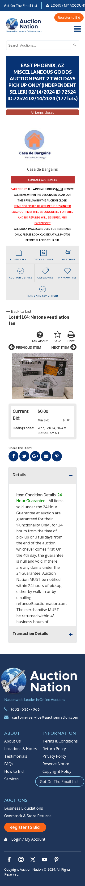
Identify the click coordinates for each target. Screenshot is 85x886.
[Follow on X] (32, 859)
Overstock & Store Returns (27, 815)
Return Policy (54, 748)
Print (71, 341)
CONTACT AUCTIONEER (42, 180)
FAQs (8, 763)
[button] (42, 376)
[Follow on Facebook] (9, 859)
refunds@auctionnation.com (41, 603)
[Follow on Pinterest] (56, 859)
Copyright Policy (56, 771)
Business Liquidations (23, 808)
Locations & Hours (20, 748)
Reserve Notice (55, 763)
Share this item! (20, 448)
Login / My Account (28, 839)
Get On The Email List (20, 5)
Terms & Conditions (60, 741)
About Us (12, 741)
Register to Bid (69, 17)
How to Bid (14, 771)
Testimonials (15, 756)
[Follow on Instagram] (21, 859)
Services (11, 779)
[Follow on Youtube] (44, 859)
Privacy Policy (54, 756)
